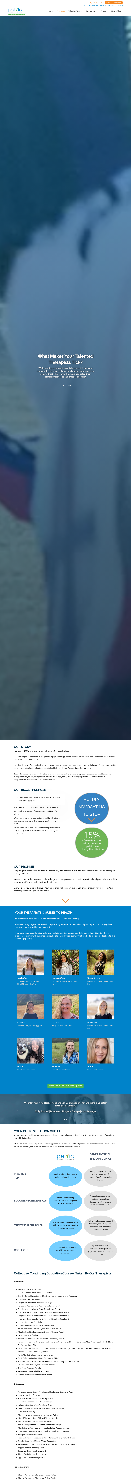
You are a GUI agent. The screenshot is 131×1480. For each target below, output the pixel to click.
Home (50, 11)
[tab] (19, 664)
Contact (104, 11)
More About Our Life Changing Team (65, 1086)
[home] (17, 11)
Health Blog (116, 11)
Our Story (61, 11)
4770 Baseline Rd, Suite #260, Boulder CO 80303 (103, 6)
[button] (76, 11)
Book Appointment (113, 2)
